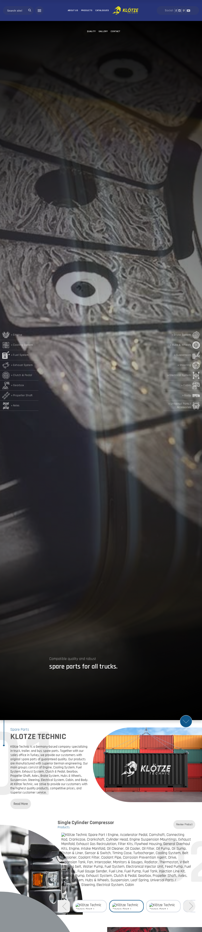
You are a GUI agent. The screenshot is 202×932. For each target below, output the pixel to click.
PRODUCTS (86, 10)
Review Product (184, 824)
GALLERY (103, 31)
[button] (189, 906)
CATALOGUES (102, 10)
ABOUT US (73, 10)
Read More (21, 804)
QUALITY (91, 31)
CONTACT (115, 31)
